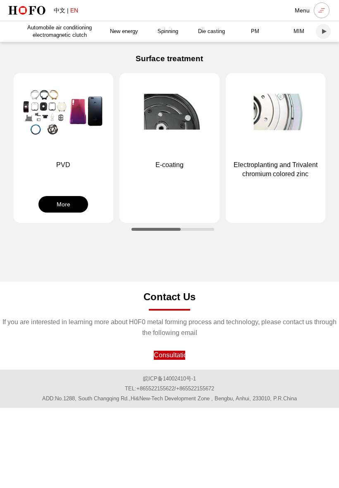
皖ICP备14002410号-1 (169, 379)
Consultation (170, 355)
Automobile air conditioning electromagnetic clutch (59, 31)
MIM (299, 31)
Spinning (168, 31)
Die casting (211, 31)
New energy (124, 31)
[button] (323, 31)
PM (255, 31)
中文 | (66, 10)
